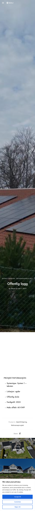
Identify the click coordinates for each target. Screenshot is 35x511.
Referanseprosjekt (25, 278)
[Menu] (3, 3)
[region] (17, 495)
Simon (13, 288)
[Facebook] (19, 434)
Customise (17, 502)
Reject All (17, 507)
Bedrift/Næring (8, 278)
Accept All (17, 497)
